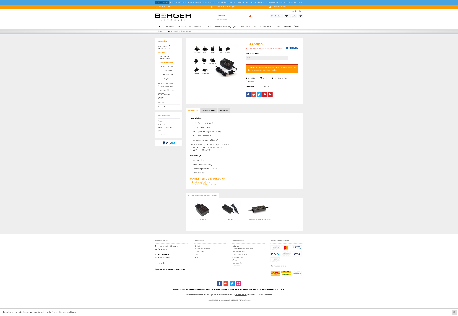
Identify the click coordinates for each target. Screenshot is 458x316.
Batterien (161, 102)
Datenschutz (237, 263)
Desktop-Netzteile (166, 67)
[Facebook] (248, 94)
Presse (235, 260)
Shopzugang (262, 67)
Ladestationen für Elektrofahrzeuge (164, 47)
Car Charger (164, 79)
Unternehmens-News (166, 128)
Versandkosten (240, 295)
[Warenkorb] (300, 16)
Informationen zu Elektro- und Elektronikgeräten (243, 250)
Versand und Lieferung (202, 249)
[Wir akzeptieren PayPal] (168, 143)
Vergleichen (252, 78)
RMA (159, 131)
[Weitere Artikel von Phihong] (292, 48)
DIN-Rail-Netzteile (166, 75)
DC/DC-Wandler (164, 94)
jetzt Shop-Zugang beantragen (224, 7)
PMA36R (230, 220)
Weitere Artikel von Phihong (205, 184)
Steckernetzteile (166, 63)
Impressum (162, 134)
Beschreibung (193, 111)
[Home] (160, 26)
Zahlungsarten (200, 252)
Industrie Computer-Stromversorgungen (165, 85)
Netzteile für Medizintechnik (164, 58)
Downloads (223, 111)
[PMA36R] (230, 209)
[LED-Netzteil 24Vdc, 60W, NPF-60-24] (259, 209)
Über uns (161, 106)
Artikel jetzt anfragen (281, 78)
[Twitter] (259, 94)
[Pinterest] (264, 94)
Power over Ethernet (166, 90)
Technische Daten (208, 111)
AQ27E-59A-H (201, 220)
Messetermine (238, 257)
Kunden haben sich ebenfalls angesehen (202, 195)
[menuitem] (297, 11)
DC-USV (160, 98)
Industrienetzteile (166, 71)
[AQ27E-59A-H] (202, 209)
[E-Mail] (270, 94)
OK (454, 312)
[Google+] (253, 94)
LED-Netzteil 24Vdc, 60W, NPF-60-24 (259, 220)
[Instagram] (238, 283)
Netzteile (161, 53)
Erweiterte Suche (221, 19)
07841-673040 (162, 255)
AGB (196, 257)
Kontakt (161, 121)
